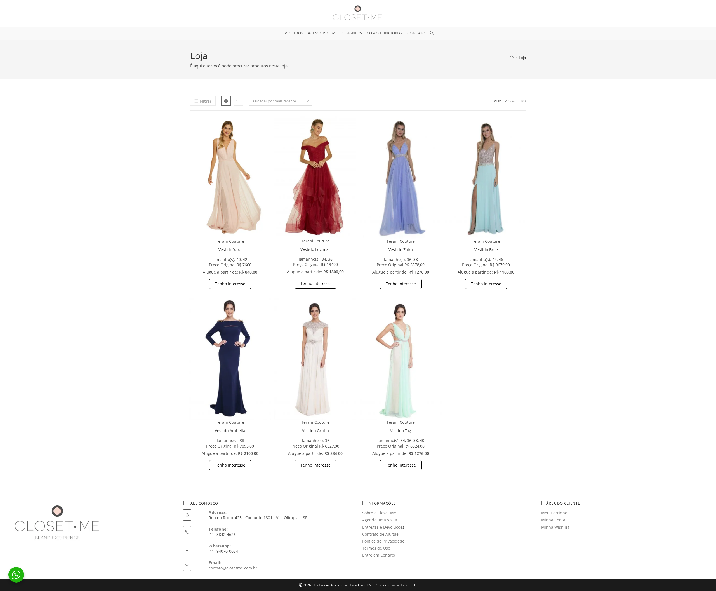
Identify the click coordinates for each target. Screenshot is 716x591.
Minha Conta (553, 519)
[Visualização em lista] (238, 101)
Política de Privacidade (383, 541)
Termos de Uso (376, 548)
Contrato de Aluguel (381, 534)
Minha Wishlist (555, 527)
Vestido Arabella (230, 430)
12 (505, 100)
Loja (522, 57)
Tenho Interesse (230, 283)
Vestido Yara (230, 249)
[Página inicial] (512, 57)
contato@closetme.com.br (233, 568)
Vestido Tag (400, 430)
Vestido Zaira (400, 249)
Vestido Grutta (315, 430)
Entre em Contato (378, 555)
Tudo (521, 100)
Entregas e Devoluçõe (382, 527)
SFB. (414, 585)
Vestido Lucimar (315, 249)
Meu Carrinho (554, 512)
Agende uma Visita (379, 519)
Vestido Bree (486, 249)
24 (512, 100)
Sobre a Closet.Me (379, 512)
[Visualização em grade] (226, 101)
